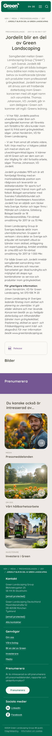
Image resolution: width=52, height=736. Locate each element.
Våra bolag (12, 642)
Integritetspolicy (11, 731)
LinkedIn (15, 708)
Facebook (16, 714)
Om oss (10, 637)
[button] (40, 7)
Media (14, 18)
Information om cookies (31, 731)
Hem (6, 18)
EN (29, 6)
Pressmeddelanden (29, 18)
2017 (43, 18)
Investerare (12, 653)
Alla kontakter (13, 622)
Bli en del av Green (16, 648)
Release (17, 348)
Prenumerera (17, 690)
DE (33, 6)
